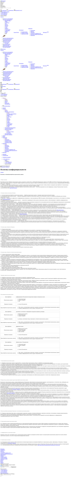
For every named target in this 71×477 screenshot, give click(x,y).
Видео (1, 460)
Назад (6, 109)
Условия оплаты (3, 456)
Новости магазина (5, 465)
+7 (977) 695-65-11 (3, 12)
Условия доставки (3, 457)
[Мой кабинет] (1, 82)
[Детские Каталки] (8, 44)
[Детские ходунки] (8, 41)
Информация (2, 454)
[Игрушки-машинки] (8, 46)
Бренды (1, 461)
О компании (2, 449)
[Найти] (0, 476)
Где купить (2, 451)
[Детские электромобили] (8, 18)
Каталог (6, 110)
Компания (7, 145)
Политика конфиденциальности (6, 453)
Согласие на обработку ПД (5, 452)
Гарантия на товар (3, 458)
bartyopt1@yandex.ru (5, 166)
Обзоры (1, 462)
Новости (2, 450)
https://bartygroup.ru (13, 187)
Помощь (2, 455)
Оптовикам (7, 139)
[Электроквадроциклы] (8, 39)
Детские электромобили (11, 113)
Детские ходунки (10, 131)
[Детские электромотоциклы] (8, 36)
